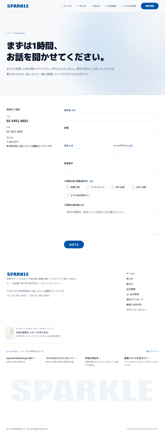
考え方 (81, 5)
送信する (74, 244)
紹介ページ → (152, 351)
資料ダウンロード (134, 299)
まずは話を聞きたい (80, 195)
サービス (67, 5)
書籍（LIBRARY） (134, 304)
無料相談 (150, 5)
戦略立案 (75, 187)
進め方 (95, 5)
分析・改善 (141, 187)
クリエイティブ (97, 187)
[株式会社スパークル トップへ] (17, 6)
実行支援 (120, 187)
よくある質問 (128, 5)
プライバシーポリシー (136, 309)
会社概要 (110, 5)
